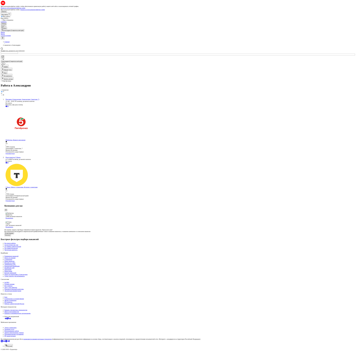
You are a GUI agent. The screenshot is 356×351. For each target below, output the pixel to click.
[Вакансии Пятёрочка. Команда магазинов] (180, 123)
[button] (3, 32)
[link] (4, 28)
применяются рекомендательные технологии (37, 339)
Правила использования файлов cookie (32, 9)
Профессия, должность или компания (12, 51)
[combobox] (9, 53)
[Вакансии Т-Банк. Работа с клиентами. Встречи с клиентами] (180, 175)
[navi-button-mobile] (2, 38)
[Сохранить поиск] (2, 57)
